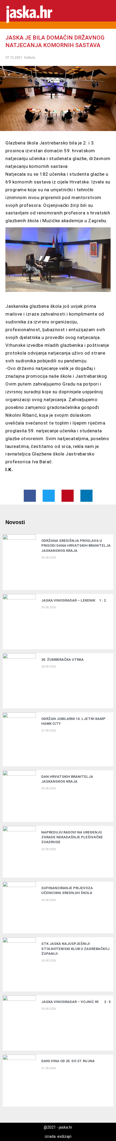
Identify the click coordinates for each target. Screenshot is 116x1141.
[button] (108, 14)
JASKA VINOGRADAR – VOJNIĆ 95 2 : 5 (76, 1002)
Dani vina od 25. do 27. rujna (68, 1061)
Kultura (29, 57)
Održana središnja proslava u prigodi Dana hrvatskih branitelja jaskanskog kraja (76, 545)
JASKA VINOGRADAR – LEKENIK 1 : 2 (73, 600)
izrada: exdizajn (58, 1136)
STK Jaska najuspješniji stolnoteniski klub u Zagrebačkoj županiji (75, 948)
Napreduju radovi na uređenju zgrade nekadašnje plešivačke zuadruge (72, 837)
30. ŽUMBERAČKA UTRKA (62, 660)
